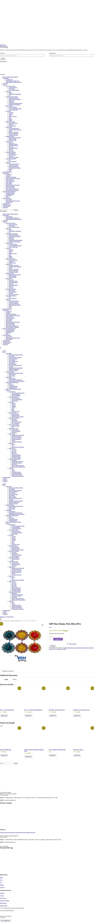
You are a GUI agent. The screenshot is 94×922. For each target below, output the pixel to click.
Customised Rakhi (10, 193)
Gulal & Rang (9, 79)
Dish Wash (11, 102)
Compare (5, 481)
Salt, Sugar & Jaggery (11, 158)
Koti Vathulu (9, 183)
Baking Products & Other (15, 137)
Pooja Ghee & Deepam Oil (12, 189)
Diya (65, 649)
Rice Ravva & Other (13, 157)
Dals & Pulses (9, 106)
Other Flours (12, 88)
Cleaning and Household (11, 96)
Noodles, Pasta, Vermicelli (15, 129)
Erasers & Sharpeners (14, 166)
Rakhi (7, 197)
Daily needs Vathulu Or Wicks (13, 178)
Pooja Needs (6, 173)
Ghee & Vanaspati (13, 123)
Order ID (2, 53)
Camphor (8, 175)
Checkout (2, 887)
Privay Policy (3, 898)
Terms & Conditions (4, 900)
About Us (5, 480)
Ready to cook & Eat (14, 132)
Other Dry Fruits (13, 116)
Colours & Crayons (13, 165)
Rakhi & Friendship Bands (9, 191)
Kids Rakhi (8, 195)
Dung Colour (9, 199)
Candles (58, 649)
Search (15, 210)
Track (2, 58)
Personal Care (9, 141)
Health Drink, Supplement (15, 94)
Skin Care (11, 150)
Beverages (8, 91)
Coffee (10, 92)
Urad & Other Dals (13, 110)
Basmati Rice (12, 153)
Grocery (5, 84)
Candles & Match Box (11, 177)
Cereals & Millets (13, 107)
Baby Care (11, 142)
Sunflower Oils (12, 125)
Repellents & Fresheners (14, 104)
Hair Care (11, 146)
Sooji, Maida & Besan (14, 90)
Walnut (10, 120)
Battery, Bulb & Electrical (15, 99)
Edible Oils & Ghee (10, 121)
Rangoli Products (7, 198)
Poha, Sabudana (12, 154)
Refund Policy (3, 903)
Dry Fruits (8, 111)
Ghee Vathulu (9, 182)
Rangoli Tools (9, 202)
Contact (5, 478)
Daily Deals (3, 44)
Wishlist (2, 885)
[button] (42, 625)
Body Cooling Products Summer (10, 77)
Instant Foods (9, 127)
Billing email (53, 53)
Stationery (8, 162)
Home (4, 350)
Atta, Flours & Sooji (10, 86)
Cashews (11, 113)
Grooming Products (13, 145)
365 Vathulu (9, 174)
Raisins (10, 119)
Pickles (10, 131)
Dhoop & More (9, 179)
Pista (10, 117)
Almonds (11, 112)
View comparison (5, 920)
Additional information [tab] (8, 671)
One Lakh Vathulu (10, 186)
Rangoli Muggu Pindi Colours (13, 200)
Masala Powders (12, 139)
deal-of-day (5, 83)
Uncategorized (6, 206)
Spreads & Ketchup (13, 135)
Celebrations (6, 78)
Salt (10, 160)
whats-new (5, 207)
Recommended (6, 477)
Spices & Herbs (12, 140)
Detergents (11, 100)
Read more (52, 755)
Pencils (10, 169)
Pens (10, 170)
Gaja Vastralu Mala (10, 181)
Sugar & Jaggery (13, 161)
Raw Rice (11, 156)
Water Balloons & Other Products (13, 82)
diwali (62, 649)
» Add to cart (58, 639)
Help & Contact (3, 46)
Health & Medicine (13, 148)
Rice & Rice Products (11, 152)
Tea (10, 95)
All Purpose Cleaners (14, 98)
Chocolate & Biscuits (14, 128)
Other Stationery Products (15, 168)
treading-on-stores (7, 204)
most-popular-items (7, 171)
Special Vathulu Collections (12, 190)
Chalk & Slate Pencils (14, 164)
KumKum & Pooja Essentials (13, 185)
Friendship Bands (10, 194)
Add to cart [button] (4, 715)
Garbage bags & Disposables (15, 103)
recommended (6, 203)
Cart (1, 882)
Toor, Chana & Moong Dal (15, 108)
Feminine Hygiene (13, 144)
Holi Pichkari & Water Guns (12, 81)
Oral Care (11, 149)
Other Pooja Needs (10, 187)
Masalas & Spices (10, 136)
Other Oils (11, 124)
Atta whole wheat (13, 87)
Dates (10, 115)
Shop (4, 352)
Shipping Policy (3, 905)
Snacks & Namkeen (13, 133)
